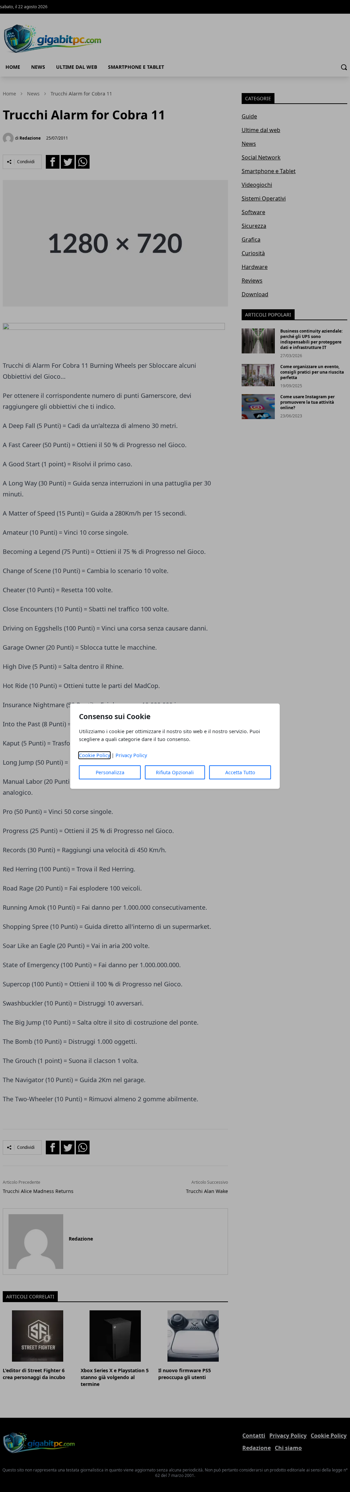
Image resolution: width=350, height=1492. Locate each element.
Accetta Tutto (240, 772)
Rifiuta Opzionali (175, 772)
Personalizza (110, 772)
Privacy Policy (131, 755)
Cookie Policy (94, 755)
